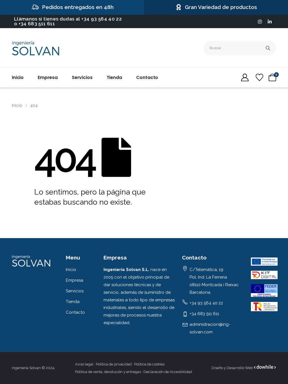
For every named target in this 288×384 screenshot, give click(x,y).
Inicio (18, 77)
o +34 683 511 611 (34, 23)
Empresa (48, 77)
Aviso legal (84, 364)
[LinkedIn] (270, 22)
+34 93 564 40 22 (101, 19)
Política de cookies (149, 364)
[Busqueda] (268, 48)
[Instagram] (260, 22)
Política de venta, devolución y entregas (108, 372)
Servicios (82, 77)
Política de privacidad (114, 364)
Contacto (147, 77)
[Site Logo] (36, 48)
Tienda (114, 77)
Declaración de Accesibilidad (167, 372)
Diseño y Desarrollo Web (233, 368)
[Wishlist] (259, 77)
